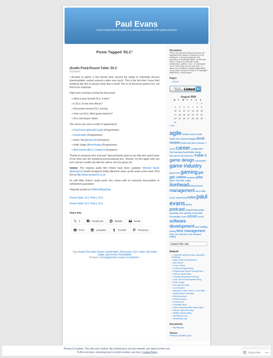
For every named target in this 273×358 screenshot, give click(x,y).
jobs (199, 177)
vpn (190, 234)
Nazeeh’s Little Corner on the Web (189, 291)
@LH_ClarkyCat (96, 149)
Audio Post (84, 251)
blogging (192, 139)
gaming (189, 172)
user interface (181, 234)
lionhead (179, 185)
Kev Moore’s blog (181, 285)
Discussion (126, 251)
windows (197, 234)
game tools (174, 173)
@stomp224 (76, 171)
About (176, 81)
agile (175, 133)
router (184, 216)
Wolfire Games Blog (182, 313)
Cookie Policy (149, 352)
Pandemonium (180, 296)
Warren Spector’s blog (183, 310)
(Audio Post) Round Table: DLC (93, 68)
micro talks (200, 191)
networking (181, 197)
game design (181, 160)
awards (184, 139)
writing (172, 236)
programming (191, 210)
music (172, 197)
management (182, 190)
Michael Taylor (151, 168)
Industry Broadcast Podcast (186, 277)
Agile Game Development (185, 260)
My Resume (178, 327)
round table (197, 213)
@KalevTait (91, 140)
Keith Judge (185, 180)
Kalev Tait (144, 251)
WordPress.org (180, 318)
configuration (197, 149)
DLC (135, 251)
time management (190, 231)
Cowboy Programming (183, 268)
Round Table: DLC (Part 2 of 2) (86, 203)
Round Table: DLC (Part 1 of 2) (86, 197)
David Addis (80, 135)
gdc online (177, 177)
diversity (185, 156)
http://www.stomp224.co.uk (91, 174)
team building (201, 227)
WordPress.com (180, 316)
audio (199, 134)
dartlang (178, 152)
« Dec (172, 125)
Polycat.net (178, 302)
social (200, 216)
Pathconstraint (180, 299)
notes (191, 197)
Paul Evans (136, 24)
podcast (177, 209)
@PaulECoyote (95, 130)
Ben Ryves (178, 263)
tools (171, 234)
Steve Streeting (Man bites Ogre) (188, 307)
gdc (201, 173)
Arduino (185, 134)
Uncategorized (108, 257)
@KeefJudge (94, 144)
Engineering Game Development (188, 271)
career (183, 148)
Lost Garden (179, 288)
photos (189, 204)
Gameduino (200, 161)
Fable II (201, 155)
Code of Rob (179, 265)
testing (172, 231)
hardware (191, 177)
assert (193, 134)
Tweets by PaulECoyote (180, 335)
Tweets (173, 333)
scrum (192, 216)
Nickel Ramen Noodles (183, 293)
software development (181, 223)
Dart (171, 152)
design (198, 152)
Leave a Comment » (129, 257)
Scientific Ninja (180, 304)
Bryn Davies (80, 149)
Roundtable (125, 254)
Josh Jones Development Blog (187, 279)
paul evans (112, 254)
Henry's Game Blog (182, 274)
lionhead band (196, 185)
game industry (185, 166)
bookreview (186, 143)
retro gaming (185, 213)
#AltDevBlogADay (101, 189)
